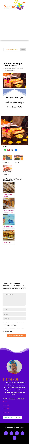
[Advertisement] (14, 25)
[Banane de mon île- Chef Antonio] (7, 157)
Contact (6, 408)
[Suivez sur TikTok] (17, 433)
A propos (6, 405)
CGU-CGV (6, 412)
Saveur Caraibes (9, 68)
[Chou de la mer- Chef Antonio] (18, 157)
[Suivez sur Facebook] (6, 433)
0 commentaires (11, 70)
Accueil (5, 401)
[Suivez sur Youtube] (22, 433)
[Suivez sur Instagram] (11, 433)
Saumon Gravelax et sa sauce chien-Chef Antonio (7, 173)
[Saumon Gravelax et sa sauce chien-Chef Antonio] (7, 168)
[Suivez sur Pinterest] (14, 438)
